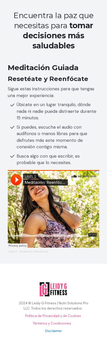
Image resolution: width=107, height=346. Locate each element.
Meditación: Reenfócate (33, 251)
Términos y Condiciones (52, 323)
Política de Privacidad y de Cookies (53, 316)
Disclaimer (53, 331)
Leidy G (12, 251)
